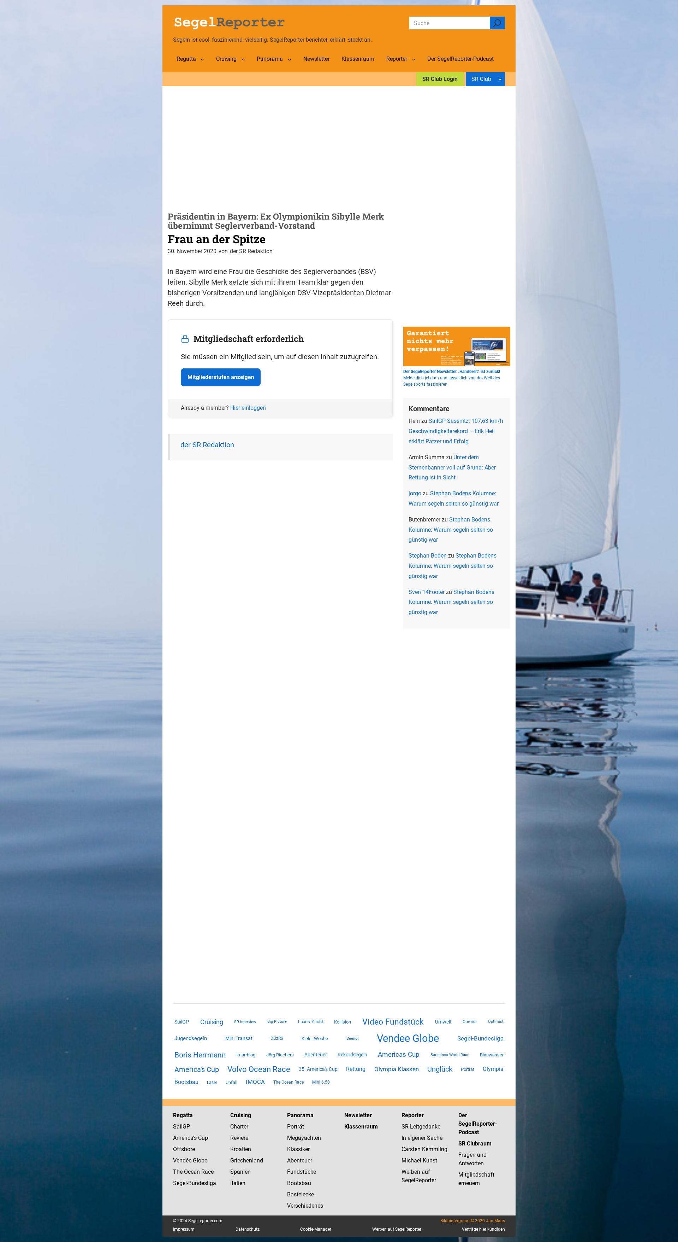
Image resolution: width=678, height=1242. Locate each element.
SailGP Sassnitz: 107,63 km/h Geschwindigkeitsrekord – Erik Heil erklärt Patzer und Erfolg (456, 431)
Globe (199, 1160)
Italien (237, 1183)
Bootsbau (186, 1082)
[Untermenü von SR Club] (500, 79)
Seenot (352, 1038)
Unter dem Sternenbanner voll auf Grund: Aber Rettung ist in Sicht (452, 467)
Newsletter (358, 1115)
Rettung (355, 1069)
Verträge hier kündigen (483, 1229)
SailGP (181, 1022)
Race (207, 1171)
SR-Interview (245, 1021)
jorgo (415, 493)
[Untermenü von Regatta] (202, 59)
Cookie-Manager (315, 1229)
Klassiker (298, 1149)
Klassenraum (361, 1126)
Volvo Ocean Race (258, 1069)
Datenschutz (248, 1229)
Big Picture (277, 1021)
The (178, 1171)
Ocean (192, 1171)
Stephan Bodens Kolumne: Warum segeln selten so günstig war (451, 529)
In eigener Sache (422, 1138)
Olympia (493, 1069)
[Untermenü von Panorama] (289, 59)
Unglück (439, 1069)
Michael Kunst (419, 1160)
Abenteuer (315, 1054)
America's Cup (196, 1069)
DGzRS (276, 1038)
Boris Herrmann (200, 1054)
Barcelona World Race (449, 1055)
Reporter (413, 1115)
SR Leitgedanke (421, 1126)
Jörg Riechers (280, 1054)
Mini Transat (238, 1038)
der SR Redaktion (207, 445)
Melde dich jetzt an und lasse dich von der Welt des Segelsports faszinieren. (451, 378)
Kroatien (240, 1149)
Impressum (184, 1229)
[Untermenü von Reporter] (414, 59)
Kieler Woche (315, 1038)
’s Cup (200, 1138)
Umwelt (443, 1022)
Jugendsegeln (190, 1038)
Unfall (231, 1082)
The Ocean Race (288, 1082)
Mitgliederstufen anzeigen (221, 377)
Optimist (496, 1021)
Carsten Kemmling (424, 1149)
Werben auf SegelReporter (396, 1229)
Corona (470, 1021)
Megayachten (304, 1138)
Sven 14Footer (427, 592)
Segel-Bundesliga (480, 1038)
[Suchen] (497, 23)
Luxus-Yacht (310, 1021)
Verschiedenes (305, 1205)
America (183, 1138)
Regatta (183, 1115)
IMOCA (255, 1082)
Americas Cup (399, 1055)
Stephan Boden (428, 555)
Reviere (239, 1138)
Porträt (467, 1069)
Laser (212, 1082)
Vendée (182, 1160)
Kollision (342, 1022)
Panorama (300, 1115)
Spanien (240, 1171)
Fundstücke (301, 1171)
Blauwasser (492, 1054)
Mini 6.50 (321, 1082)
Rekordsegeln (352, 1054)
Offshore (184, 1149)
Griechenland (246, 1160)
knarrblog (246, 1054)
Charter (239, 1126)
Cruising (211, 1022)
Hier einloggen (248, 407)
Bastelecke (300, 1194)
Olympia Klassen (396, 1069)
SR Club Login (440, 79)
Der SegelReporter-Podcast (477, 1124)
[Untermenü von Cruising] (243, 59)
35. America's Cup (318, 1069)
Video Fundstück (393, 1022)
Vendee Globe (408, 1038)
